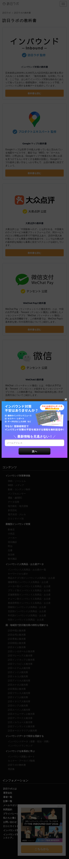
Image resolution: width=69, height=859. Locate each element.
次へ (34, 451)
